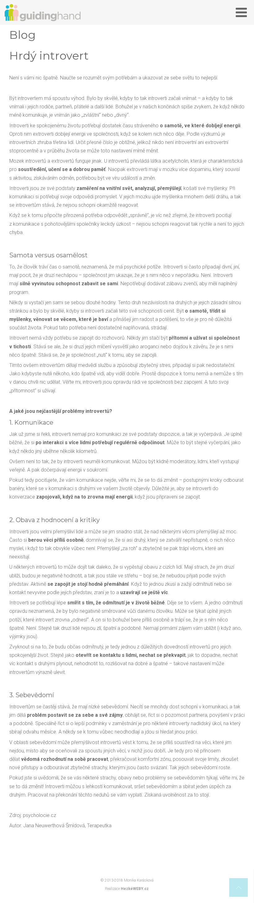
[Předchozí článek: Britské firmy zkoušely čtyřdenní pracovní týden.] (14, 853)
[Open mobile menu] (241, 12)
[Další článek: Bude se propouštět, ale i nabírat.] (239, 853)
